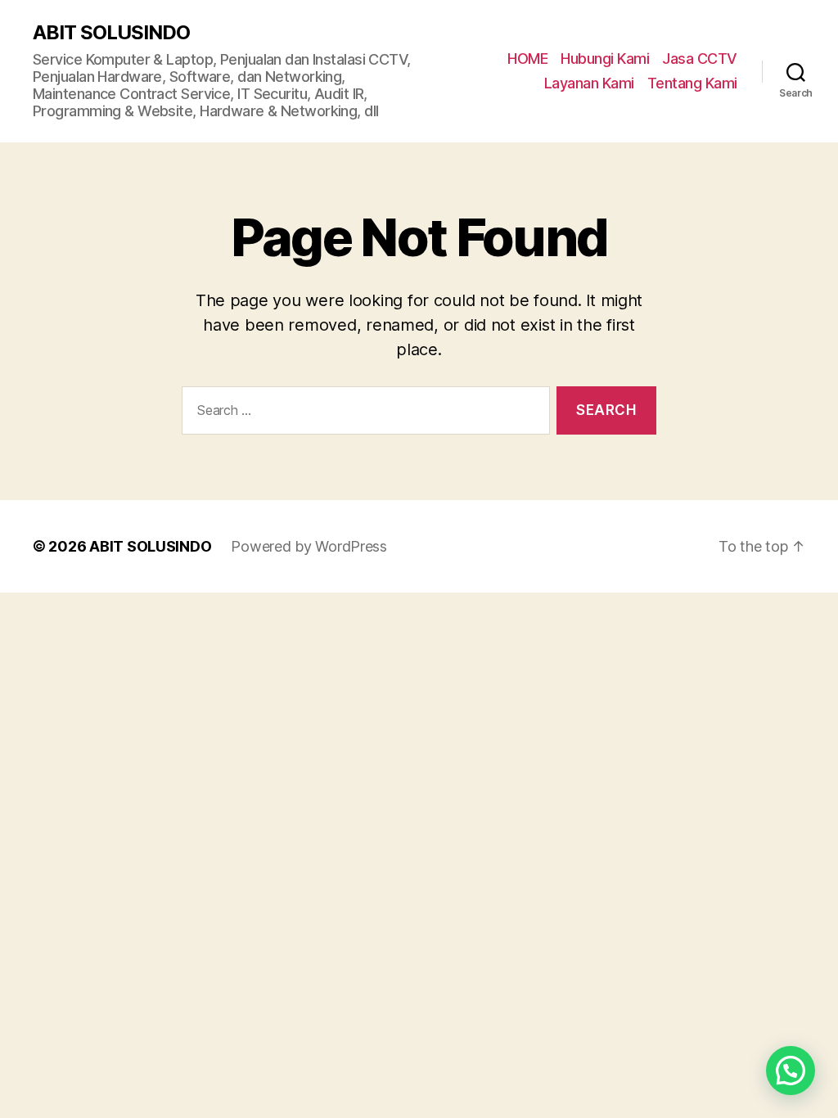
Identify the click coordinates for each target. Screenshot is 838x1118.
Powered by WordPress (309, 546)
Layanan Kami (589, 83)
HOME (527, 58)
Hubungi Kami (605, 58)
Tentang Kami (692, 83)
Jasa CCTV (699, 58)
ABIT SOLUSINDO (111, 33)
